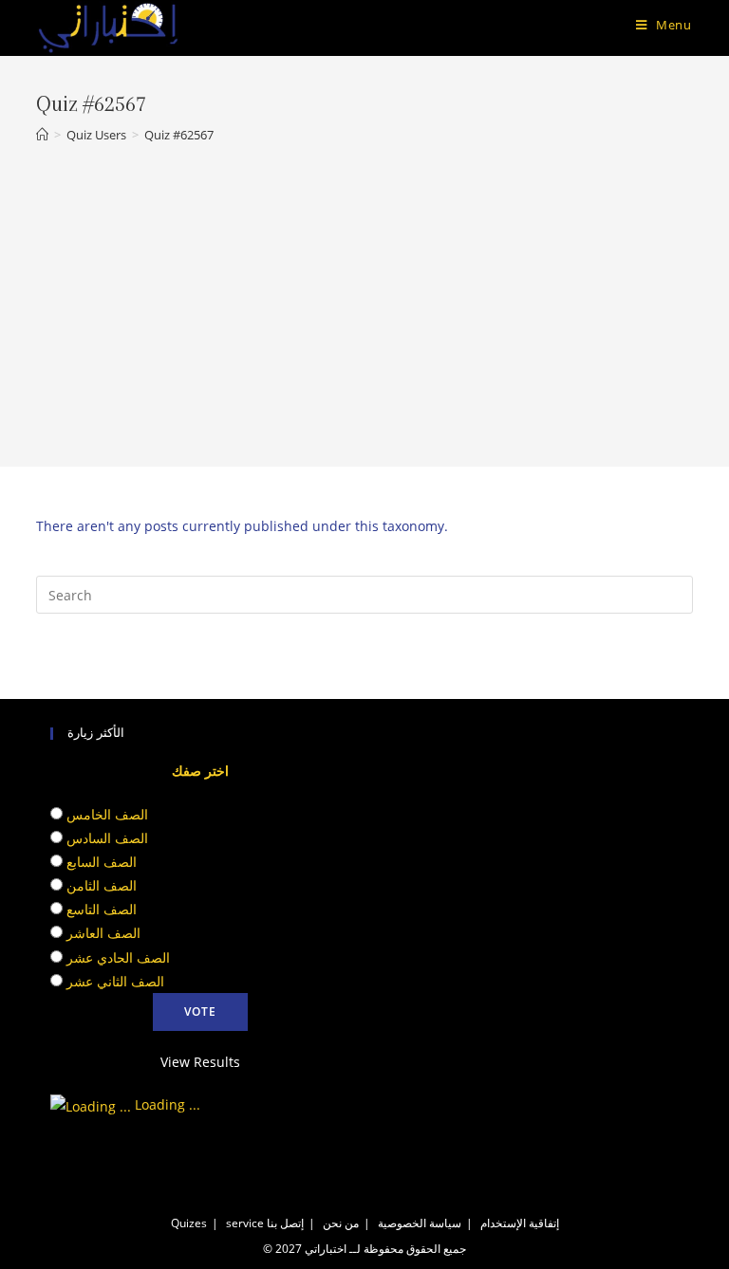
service (245, 1223)
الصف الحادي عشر (118, 957)
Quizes (189, 1223)
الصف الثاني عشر (115, 981)
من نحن (341, 1223)
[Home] (42, 134)
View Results (200, 1062)
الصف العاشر (103, 933)
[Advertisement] (364, 292)
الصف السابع (101, 862)
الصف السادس (107, 838)
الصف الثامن (101, 885)
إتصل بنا (285, 1223)
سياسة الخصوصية (419, 1223)
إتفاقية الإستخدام (519, 1223)
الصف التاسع (101, 909)
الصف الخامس (107, 814)
